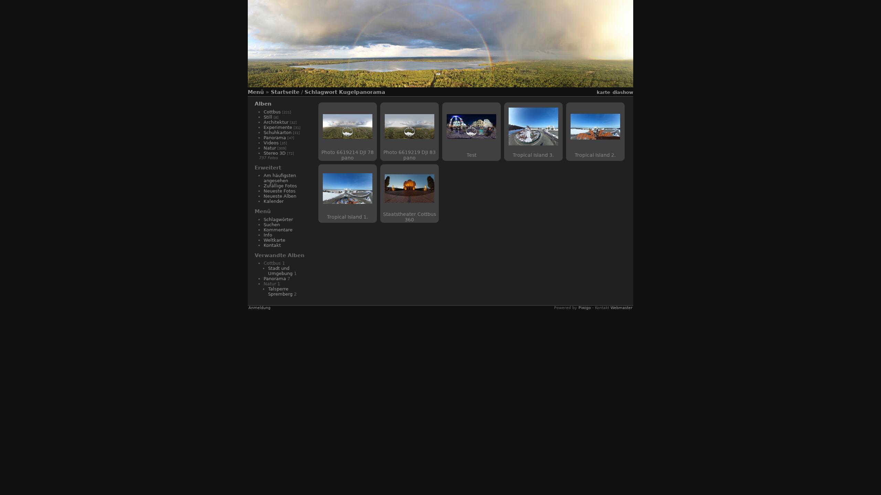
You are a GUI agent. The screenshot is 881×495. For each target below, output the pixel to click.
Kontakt (272, 245)
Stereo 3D (275, 153)
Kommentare (278, 229)
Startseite (285, 92)
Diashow (623, 92)
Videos (271, 142)
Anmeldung (259, 308)
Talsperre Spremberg (280, 291)
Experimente (278, 127)
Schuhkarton (277, 132)
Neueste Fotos (280, 191)
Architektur (276, 122)
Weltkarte (274, 240)
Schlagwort (321, 92)
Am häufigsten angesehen (280, 178)
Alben (263, 104)
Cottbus (272, 111)
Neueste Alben (280, 196)
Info (268, 235)
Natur (270, 148)
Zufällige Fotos (280, 185)
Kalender (274, 201)
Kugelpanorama (362, 92)
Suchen (272, 224)
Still (268, 117)
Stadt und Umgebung (280, 271)
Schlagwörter (278, 219)
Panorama (275, 137)
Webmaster (622, 308)
